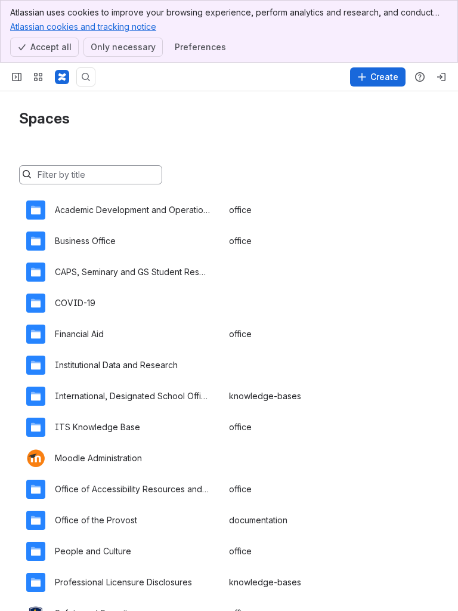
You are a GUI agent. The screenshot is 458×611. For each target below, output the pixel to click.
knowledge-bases (265, 396)
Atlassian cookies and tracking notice (83, 26)
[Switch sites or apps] (38, 77)
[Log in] (441, 77)
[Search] (85, 77)
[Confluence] (62, 77)
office (240, 210)
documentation (258, 520)
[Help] (419, 77)
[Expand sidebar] (16, 77)
